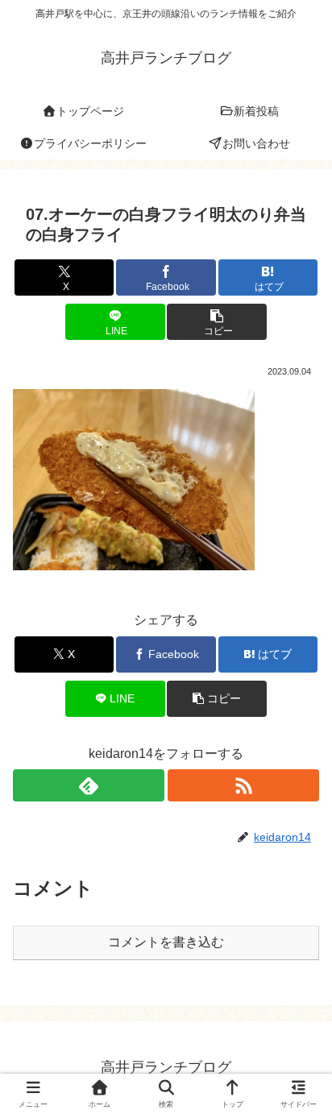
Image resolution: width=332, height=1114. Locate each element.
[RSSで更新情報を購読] (243, 785)
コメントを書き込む (166, 942)
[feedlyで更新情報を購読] (88, 785)
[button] (217, 322)
